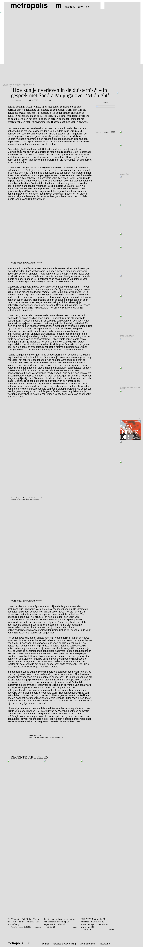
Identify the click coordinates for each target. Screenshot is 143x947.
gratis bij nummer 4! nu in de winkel (130, 419)
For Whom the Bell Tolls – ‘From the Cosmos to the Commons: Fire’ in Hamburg (24, 922)
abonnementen (87, 943)
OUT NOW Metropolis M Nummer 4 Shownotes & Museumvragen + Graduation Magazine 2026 (94, 923)
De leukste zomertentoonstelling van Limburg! (130, 388)
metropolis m (36, 5)
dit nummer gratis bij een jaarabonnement (127, 173)
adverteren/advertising (64, 943)
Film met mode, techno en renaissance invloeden (127, 336)
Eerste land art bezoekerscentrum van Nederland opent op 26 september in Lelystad (59, 922)
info (88, 6)
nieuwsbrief (104, 943)
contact (45, 943)
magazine (70, 6)
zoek (80, 6)
